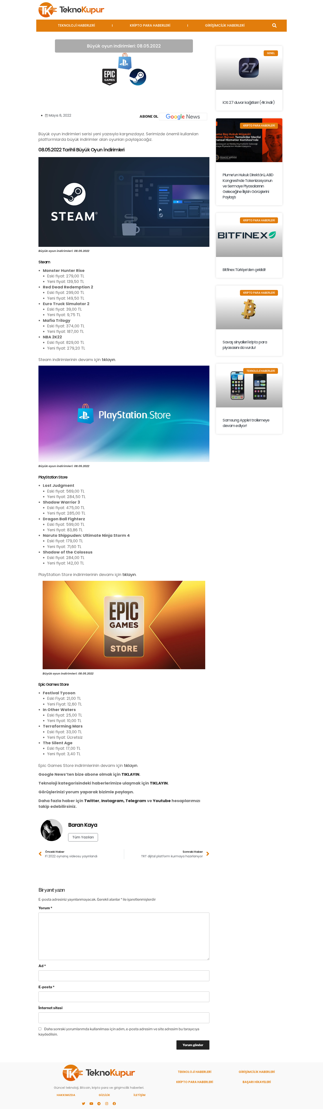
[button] (274, 25)
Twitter (91, 800)
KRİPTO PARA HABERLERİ (150, 25)
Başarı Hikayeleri (257, 1082)
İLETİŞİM (139, 1095)
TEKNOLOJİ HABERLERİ (76, 25)
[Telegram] (99, 1103)
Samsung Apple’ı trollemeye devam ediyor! (246, 422)
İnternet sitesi (50, 1008)
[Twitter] (83, 1103)
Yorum (45, 908)
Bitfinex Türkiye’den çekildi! (244, 269)
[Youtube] (91, 1103)
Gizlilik (104, 1095)
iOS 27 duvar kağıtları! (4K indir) (248, 102)
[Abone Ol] (183, 116)
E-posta (46, 987)
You (157, 800)
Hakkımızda (66, 1095)
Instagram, (113, 800)
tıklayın (108, 359)
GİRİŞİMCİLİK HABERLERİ (225, 25)
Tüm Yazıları (83, 837)
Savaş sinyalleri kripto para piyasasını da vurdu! (245, 344)
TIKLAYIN (130, 774)
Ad (42, 966)
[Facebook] (114, 1103)
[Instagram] (106, 1103)
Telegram (135, 800)
